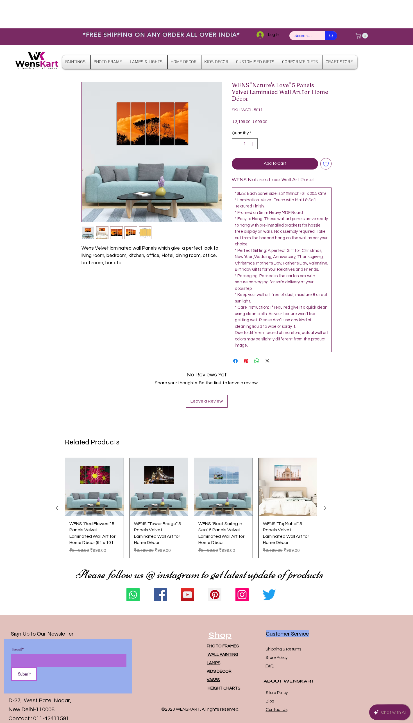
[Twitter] (269, 594)
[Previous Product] (56, 508)
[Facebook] (160, 594)
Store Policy (276, 658)
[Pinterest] (214, 594)
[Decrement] (236, 144)
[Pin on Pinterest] (246, 361)
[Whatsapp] (133, 594)
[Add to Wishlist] (326, 164)
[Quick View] (94, 487)
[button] (362, 36)
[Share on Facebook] (235, 361)
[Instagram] (242, 594)
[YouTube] (187, 594)
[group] (191, 508)
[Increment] (253, 144)
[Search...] (331, 35)
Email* (18, 650)
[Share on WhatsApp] (256, 361)
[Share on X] (267, 361)
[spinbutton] (244, 144)
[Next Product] (325, 508)
